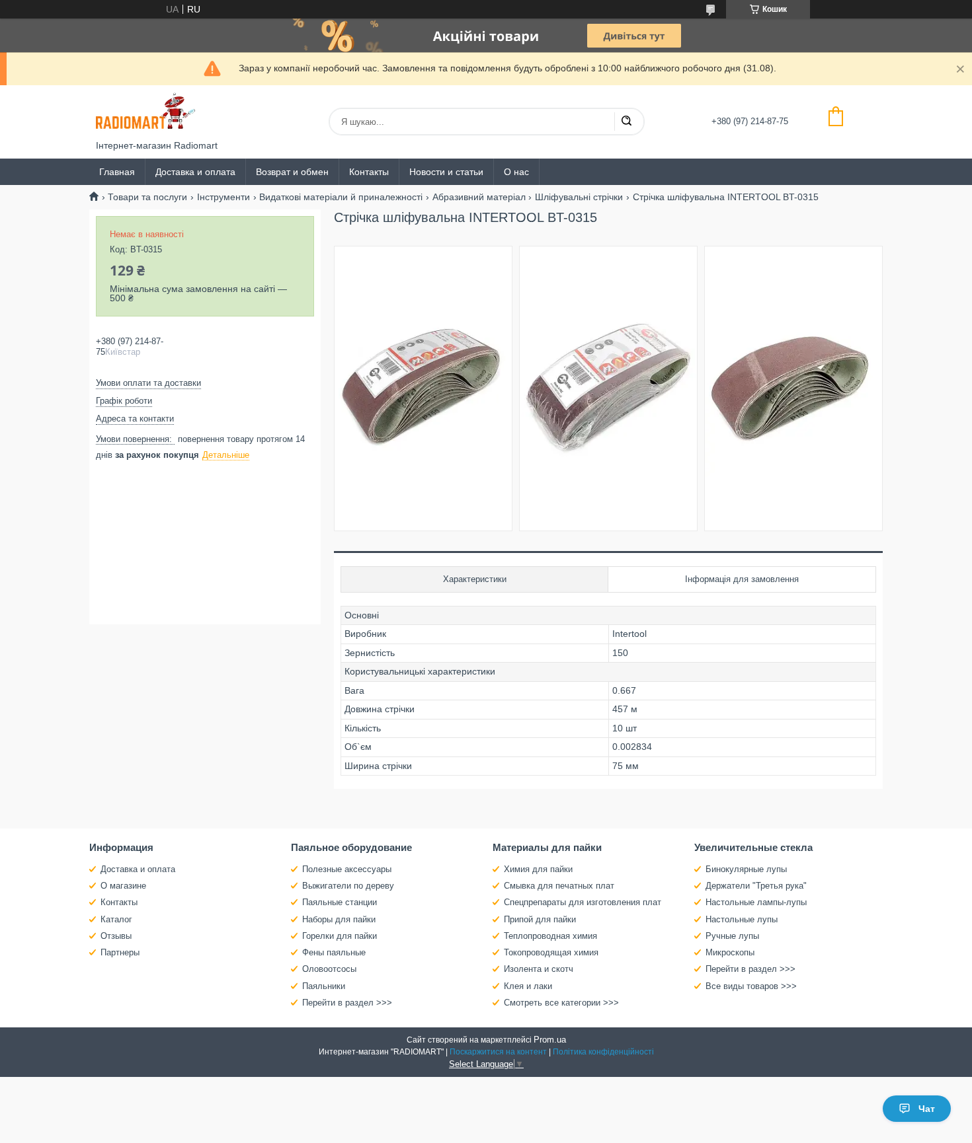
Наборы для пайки (339, 919)
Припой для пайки (540, 919)
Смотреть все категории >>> (561, 1003)
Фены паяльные (334, 952)
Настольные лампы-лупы (756, 902)
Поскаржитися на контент (498, 1051)
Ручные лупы (732, 936)
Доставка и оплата (195, 171)
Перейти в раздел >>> (347, 1003)
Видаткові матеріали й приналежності (341, 197)
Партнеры (120, 952)
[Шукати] (626, 121)
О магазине (123, 886)
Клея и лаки (528, 986)
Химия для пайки (538, 869)
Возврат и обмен (292, 171)
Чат (926, 1108)
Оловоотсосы (329, 969)
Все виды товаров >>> (751, 986)
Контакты (369, 171)
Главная (117, 171)
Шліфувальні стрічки (579, 197)
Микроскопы (730, 952)
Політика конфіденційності (603, 1051)
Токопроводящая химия (551, 952)
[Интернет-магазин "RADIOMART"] (145, 112)
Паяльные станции (339, 902)
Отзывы (116, 936)
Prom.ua (550, 1040)
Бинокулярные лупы (746, 869)
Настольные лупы (742, 919)
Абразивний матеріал (479, 197)
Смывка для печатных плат (559, 886)
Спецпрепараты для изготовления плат (582, 902)
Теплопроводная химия (550, 936)
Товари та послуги (147, 197)
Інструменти (223, 197)
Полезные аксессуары (346, 869)
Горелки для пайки (339, 936)
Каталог (116, 919)
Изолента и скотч (538, 969)
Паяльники (323, 986)
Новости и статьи (446, 171)
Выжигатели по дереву (348, 886)
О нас (516, 171)
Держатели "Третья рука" (756, 886)
